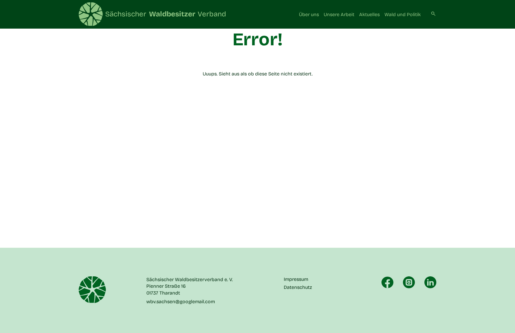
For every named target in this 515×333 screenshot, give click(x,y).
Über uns (309, 14)
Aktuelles (369, 14)
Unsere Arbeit (339, 14)
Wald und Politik (402, 14)
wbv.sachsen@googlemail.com (180, 301)
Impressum (296, 279)
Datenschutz (298, 287)
